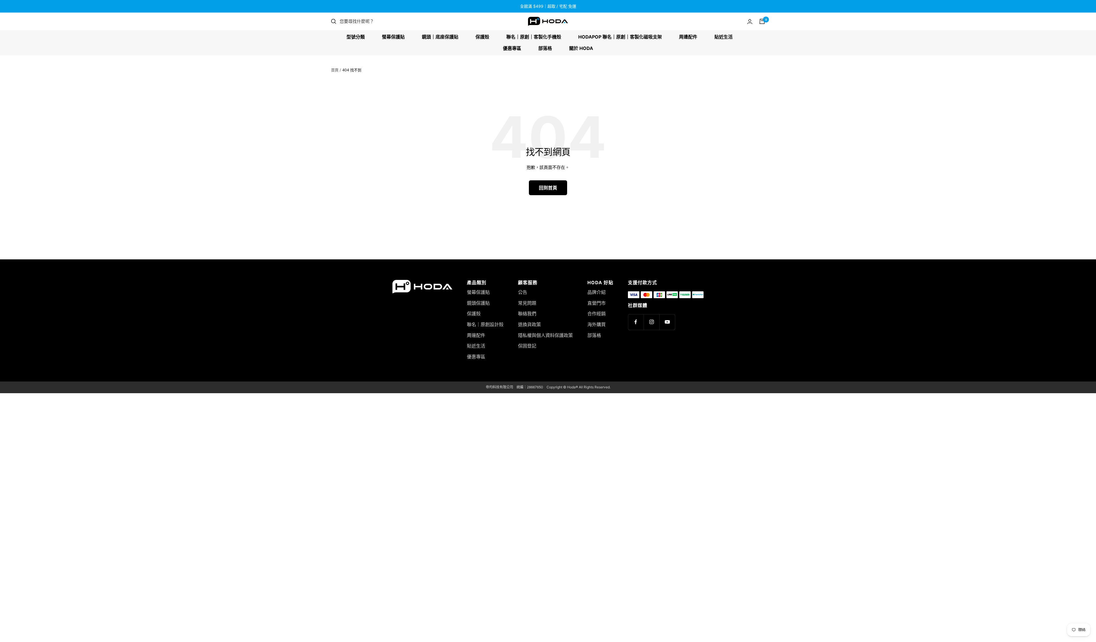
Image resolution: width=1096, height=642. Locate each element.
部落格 (545, 48)
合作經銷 (596, 313)
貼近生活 (723, 37)
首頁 (335, 70)
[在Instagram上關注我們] (651, 322)
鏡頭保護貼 (478, 303)
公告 (522, 292)
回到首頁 (548, 188)
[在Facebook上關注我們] (636, 322)
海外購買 (596, 324)
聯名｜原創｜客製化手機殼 (533, 37)
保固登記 (527, 346)
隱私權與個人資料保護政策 (545, 335)
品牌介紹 (596, 292)
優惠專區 (512, 48)
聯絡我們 (527, 313)
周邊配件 (688, 37)
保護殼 (482, 37)
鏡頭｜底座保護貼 (440, 37)
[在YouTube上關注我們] (667, 322)
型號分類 (355, 37)
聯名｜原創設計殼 (485, 324)
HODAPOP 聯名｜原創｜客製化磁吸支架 (620, 37)
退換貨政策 (529, 324)
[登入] (749, 21)
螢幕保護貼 (393, 37)
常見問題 (527, 303)
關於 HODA (581, 48)
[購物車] (762, 21)
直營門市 (596, 303)
